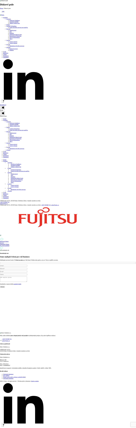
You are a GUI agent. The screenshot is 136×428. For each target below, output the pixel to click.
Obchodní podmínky (8, 378)
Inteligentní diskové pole (15, 34)
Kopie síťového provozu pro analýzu (18, 27)
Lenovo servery (13, 41)
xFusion (8, 47)
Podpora (11, 50)
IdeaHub (11, 33)
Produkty (5, 17)
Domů (4, 119)
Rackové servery (13, 48)
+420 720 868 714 (4, 202)
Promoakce (6, 56)
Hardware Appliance (14, 20)
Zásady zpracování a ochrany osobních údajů (14, 377)
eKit (10, 31)
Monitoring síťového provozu (16, 46)
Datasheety (6, 57)
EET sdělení (6, 375)
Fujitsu (8, 24)
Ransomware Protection (15, 36)
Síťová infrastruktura (14, 37)
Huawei (8, 29)
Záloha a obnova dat (14, 23)
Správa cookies (35, 381)
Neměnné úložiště (13, 22)
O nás (4, 51)
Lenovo (8, 40)
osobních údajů (17, 284)
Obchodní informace (8, 374)
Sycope (8, 44)
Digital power (12, 30)
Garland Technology (11, 26)
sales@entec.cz (4, 203)
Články (5, 54)
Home (1, 8)
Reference (5, 53)
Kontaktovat (3, 104)
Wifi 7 (11, 39)
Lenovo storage (13, 43)
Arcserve (8, 19)
